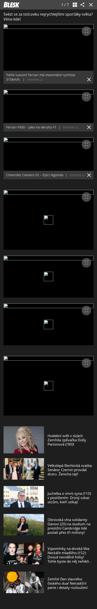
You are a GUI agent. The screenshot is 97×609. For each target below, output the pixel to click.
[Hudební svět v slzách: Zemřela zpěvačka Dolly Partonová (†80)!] (24, 439)
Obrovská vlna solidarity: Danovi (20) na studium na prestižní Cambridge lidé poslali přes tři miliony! (69, 526)
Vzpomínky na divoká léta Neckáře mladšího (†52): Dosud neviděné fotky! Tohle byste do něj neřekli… (70, 555)
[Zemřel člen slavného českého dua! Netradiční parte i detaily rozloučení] (24, 583)
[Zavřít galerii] (90, 4)
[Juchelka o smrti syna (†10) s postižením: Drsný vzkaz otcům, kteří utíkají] (24, 497)
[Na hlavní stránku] (12, 4)
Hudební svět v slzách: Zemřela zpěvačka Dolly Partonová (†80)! (67, 440)
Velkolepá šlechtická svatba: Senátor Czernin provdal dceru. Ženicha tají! (70, 469)
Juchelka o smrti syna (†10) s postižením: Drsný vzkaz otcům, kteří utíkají (69, 497)
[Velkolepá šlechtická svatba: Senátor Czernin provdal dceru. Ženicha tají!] (24, 469)
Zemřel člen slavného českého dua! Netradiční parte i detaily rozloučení (68, 583)
